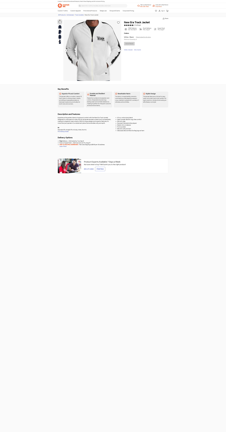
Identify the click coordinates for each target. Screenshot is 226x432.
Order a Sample (128, 50)
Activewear (70, 15)
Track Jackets (79, 15)
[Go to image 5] (60, 42)
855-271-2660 (89, 169)
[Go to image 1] (60, 22)
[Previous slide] (65, 50)
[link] (63, 6)
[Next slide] (119, 50)
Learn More (63, 146)
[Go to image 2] (60, 27)
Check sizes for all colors (143, 37)
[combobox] (102, 6)
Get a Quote (137, 50)
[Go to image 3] (60, 32)
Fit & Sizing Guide (63, 131)
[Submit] (79, 6)
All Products (62, 15)
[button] (161, 6)
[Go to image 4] (60, 37)
